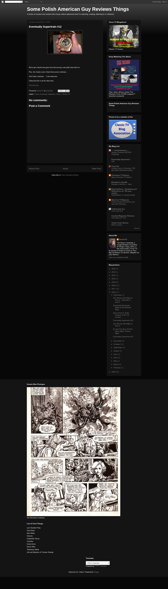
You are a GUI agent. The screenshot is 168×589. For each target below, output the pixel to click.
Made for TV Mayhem (120, 200)
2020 (114, 279)
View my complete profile (118, 257)
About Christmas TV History (121, 177)
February (117, 368)
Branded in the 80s (119, 182)
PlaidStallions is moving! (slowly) (123, 195)
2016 (114, 292)
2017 (114, 289)
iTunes (58, 94)
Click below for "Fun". (119, 218)
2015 (114, 372)
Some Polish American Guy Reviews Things (78, 9)
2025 (114, 269)
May (115, 361)
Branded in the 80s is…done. (121, 184)
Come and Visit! (117, 211)
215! (113, 161)
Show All (136, 228)
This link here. (34, 85)
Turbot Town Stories (119, 223)
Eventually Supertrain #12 (123, 337)
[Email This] (59, 91)
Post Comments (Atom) (69, 175)
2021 (114, 275)
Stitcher (64, 94)
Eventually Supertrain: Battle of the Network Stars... (122, 307)
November (118, 341)
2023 (114, 272)
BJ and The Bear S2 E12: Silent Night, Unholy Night (123, 331)
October (117, 344)
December (118, 295)
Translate (103, 566)
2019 (114, 282)
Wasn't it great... (117, 225)
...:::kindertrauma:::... (120, 150)
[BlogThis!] (61, 91)
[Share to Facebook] (66, 91)
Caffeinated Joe (118, 209)
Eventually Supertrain (47, 94)
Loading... (113, 109)
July (115, 354)
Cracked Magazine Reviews (122, 216)
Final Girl (115, 166)
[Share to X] (63, 91)
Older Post (96, 169)
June (116, 358)
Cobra (37, 94)
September (118, 347)
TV (69, 94)
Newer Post (34, 169)
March (116, 364)
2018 (114, 285)
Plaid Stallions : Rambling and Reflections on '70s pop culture (124, 191)
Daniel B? (123, 239)
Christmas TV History (120, 175)
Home (65, 169)
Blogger (96, 572)
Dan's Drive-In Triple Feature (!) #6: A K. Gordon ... (121, 315)
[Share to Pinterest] (68, 91)
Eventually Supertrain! (120, 159)
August (117, 351)
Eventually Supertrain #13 (123, 320)
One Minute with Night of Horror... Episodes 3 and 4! (122, 300)
